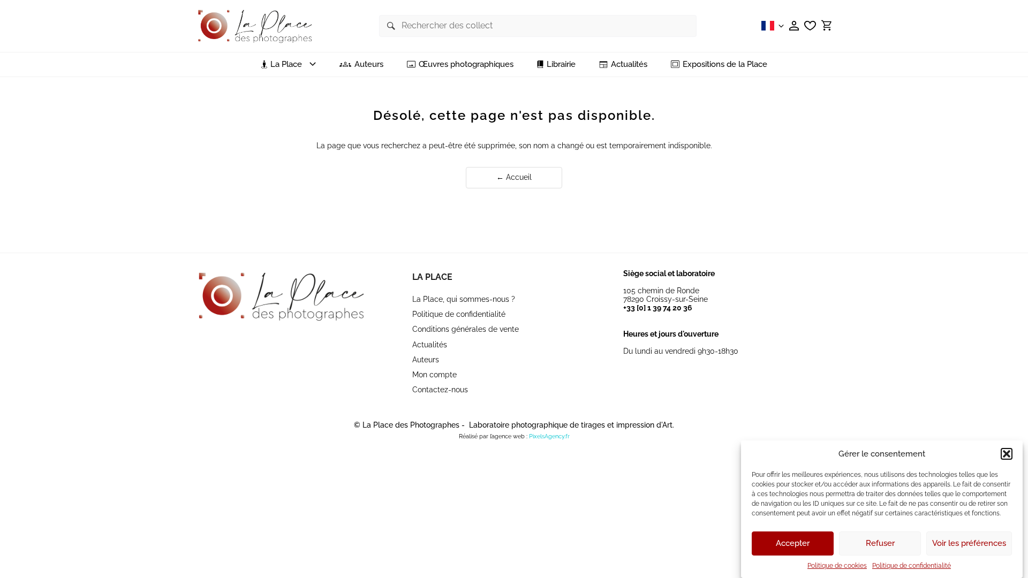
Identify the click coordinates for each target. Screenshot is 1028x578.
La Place (432, 277)
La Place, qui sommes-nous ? (463, 299)
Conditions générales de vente (465, 329)
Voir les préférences (969, 544)
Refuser (880, 544)
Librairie (561, 64)
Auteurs (368, 64)
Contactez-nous (440, 389)
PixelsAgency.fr (549, 436)
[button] (1006, 453)
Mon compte (434, 374)
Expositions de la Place (725, 64)
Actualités (629, 64)
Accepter (793, 544)
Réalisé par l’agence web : (493, 436)
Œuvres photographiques (466, 64)
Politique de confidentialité (911, 565)
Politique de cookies (837, 565)
